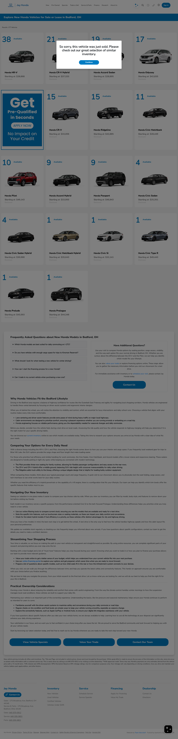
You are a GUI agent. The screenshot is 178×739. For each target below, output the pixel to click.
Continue (89, 62)
